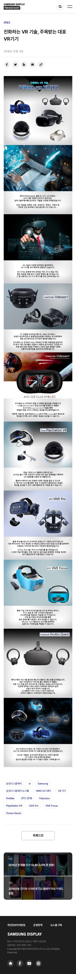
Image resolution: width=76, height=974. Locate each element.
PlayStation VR (14, 805)
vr (30, 783)
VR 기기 (62, 790)
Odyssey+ (44, 798)
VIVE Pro (33, 805)
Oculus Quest (13, 813)
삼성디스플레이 (14, 783)
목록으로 (38, 835)
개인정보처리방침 (16, 925)
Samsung (43, 783)
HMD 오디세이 (43, 790)
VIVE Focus (51, 805)
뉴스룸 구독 (56, 925)
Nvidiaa (10, 798)
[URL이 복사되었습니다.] (41, 64)
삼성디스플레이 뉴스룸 (17, 790)
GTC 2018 (26, 798)
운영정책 (37, 925)
